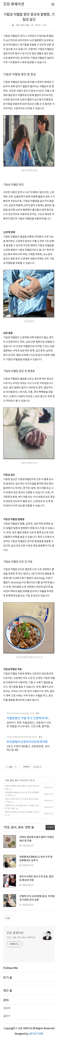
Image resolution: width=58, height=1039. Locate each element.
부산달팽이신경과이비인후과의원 (27, 742)
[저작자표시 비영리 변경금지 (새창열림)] (37, 767)
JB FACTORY (36, 1033)
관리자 (7, 1008)
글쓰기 (7, 1016)
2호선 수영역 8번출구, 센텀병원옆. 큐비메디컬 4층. (28, 748)
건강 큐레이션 (15, 933)
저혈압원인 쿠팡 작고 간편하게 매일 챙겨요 (28, 718)
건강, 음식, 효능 (22, 25)
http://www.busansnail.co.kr (22, 737)
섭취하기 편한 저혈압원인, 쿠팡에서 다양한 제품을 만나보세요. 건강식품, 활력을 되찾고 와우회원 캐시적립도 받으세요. (29, 724)
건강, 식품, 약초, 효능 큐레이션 (20, 937)
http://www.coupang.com (20, 713)
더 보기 (50, 827)
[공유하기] (15, 767)
